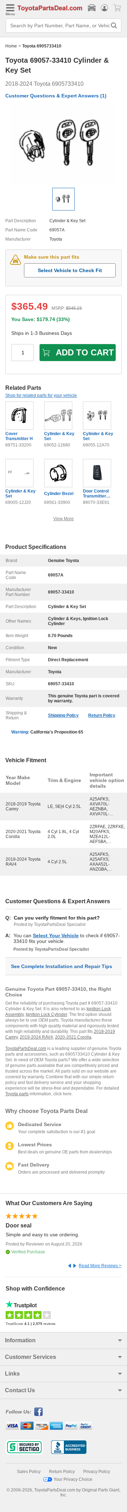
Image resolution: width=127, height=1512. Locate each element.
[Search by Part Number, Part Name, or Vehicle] (114, 25)
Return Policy (101, 715)
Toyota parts (17, 1093)
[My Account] (104, 8)
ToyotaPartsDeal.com (25, 1048)
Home (11, 46)
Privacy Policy (96, 1471)
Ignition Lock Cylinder (46, 1014)
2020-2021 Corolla (73, 1037)
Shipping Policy (63, 715)
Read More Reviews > (100, 1265)
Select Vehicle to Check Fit (70, 270)
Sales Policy (29, 1471)
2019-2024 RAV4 (36, 1037)
